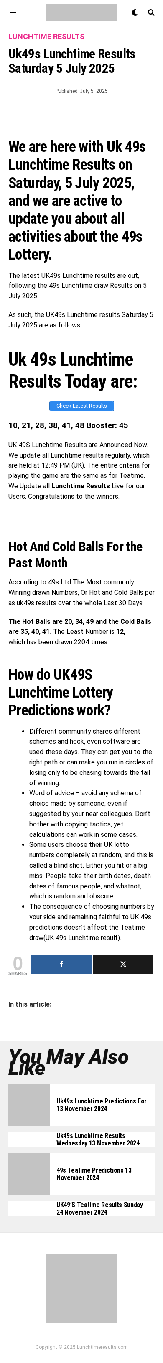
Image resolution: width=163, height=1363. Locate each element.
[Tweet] (123, 964)
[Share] (61, 964)
